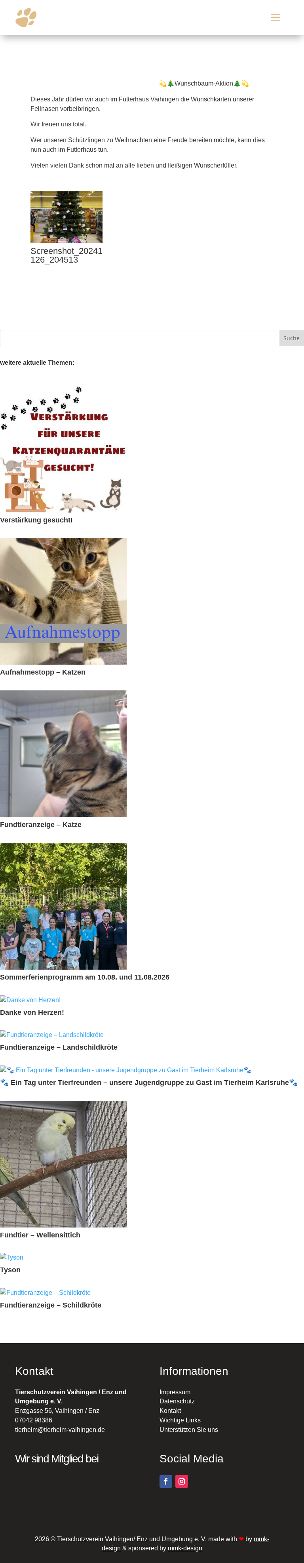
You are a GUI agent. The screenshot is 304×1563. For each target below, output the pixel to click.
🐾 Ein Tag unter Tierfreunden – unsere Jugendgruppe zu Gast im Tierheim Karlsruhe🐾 (149, 1082)
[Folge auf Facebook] (166, 1481)
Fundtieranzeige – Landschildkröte (59, 1047)
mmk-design (185, 1548)
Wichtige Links (180, 1420)
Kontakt (170, 1410)
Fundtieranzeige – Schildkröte (50, 1305)
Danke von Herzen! (32, 1012)
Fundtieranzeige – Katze (41, 825)
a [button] (275, 17)
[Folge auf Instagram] (181, 1481)
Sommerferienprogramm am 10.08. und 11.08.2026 (84, 977)
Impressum (175, 1392)
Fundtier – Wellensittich (40, 1235)
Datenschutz (177, 1401)
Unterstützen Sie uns (189, 1429)
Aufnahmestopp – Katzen (43, 672)
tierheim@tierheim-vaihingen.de (60, 1429)
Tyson (10, 1270)
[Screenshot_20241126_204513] (66, 240)
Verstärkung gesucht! (36, 520)
